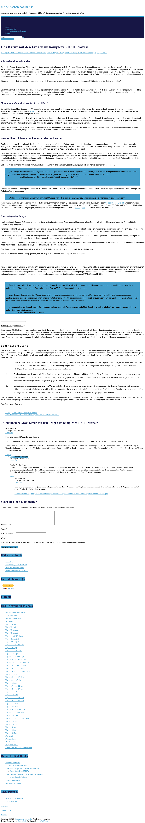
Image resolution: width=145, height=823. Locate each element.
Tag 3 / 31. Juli (10, 627)
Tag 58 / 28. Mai (11, 724)
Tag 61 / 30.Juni (11, 733)
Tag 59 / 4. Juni (11, 727)
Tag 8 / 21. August (7, 39)
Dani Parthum (30, 53)
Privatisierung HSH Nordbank (16, 565)
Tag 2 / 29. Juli (10, 624)
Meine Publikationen (12, 780)
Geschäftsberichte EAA (18, 777)
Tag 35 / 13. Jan (11, 683)
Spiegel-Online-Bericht (114, 203)
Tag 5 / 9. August (11, 633)
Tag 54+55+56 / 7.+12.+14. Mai (17, 718)
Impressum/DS (10, 29)
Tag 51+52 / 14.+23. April (14, 712)
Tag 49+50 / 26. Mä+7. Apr (15, 709)
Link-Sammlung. (11, 615)
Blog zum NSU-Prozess (14, 798)
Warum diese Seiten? (12, 763)
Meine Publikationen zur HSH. (16, 571)
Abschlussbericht (13, 177)
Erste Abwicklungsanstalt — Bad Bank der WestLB (24, 774)
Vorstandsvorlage (71, 53)
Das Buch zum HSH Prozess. (16, 612)
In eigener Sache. (11, 745)
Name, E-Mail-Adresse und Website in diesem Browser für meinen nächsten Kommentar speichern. (44, 542)
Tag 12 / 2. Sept (11, 648)
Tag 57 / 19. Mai (11, 721)
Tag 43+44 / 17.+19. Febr (14, 698)
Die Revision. (10, 742)
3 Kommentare (40, 53)
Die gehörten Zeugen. (13, 618)
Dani (11, 457)
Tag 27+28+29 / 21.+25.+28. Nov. (17, 671)
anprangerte (80, 208)
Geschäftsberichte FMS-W (19, 771)
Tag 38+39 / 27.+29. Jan (14, 689)
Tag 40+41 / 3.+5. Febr (13, 692)
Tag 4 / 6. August (11, 630)
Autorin (8, 27)
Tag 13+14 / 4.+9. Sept (13, 651)
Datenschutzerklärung (18, 31)
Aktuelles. (9, 562)
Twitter (4, 815)
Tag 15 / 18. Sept (11, 654)
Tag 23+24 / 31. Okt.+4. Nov (16, 665)
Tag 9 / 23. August (12, 642)
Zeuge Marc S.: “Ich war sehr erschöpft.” (21, 413)
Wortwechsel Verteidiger (87, 53)
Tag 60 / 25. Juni (11, 730)
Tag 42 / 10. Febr (11, 695)
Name (4, 529)
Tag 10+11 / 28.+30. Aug (14, 645)
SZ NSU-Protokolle (12, 801)
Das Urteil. (9, 736)
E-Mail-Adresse (8, 533)
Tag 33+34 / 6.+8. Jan (13, 680)
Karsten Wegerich (53, 53)
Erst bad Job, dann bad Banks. (16, 766)
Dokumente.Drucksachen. (14, 568)
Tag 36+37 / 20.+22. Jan (14, 686)
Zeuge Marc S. (102, 53)
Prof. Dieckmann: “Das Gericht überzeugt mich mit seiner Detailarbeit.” (32, 415)
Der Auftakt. (9, 621)
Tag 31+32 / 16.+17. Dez (14, 677)
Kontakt (4, 806)
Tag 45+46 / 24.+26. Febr (14, 701)
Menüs (7, 33)
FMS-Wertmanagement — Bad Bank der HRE (22, 768)
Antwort (8, 455)
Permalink (9, 433)
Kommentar (6, 524)
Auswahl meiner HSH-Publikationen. (18, 748)
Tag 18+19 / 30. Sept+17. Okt (16, 659)
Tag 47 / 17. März (11, 704)
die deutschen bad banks (17, 7)
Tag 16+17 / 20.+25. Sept (14, 656)
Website (4, 538)
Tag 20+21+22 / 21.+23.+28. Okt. (17, 662)
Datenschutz (6, 810)
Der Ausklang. (10, 739)
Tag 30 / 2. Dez (11, 674)
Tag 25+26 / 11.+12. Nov (14, 668)
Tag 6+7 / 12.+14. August (14, 636)
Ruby (62, 53)
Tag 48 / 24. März (11, 706)
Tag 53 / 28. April (11, 715)
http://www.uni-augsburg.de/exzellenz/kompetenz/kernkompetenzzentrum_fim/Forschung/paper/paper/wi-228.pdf (61, 493)
